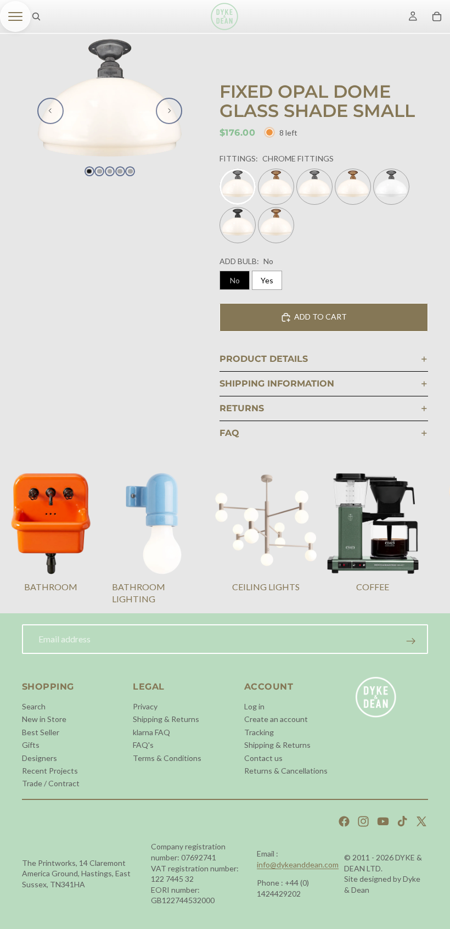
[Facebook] (344, 821)
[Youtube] (383, 821)
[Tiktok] (402, 821)
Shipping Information (277, 383)
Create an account (276, 719)
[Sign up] (411, 641)
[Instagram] (363, 821)
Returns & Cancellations (286, 770)
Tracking (259, 731)
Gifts (31, 744)
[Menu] (15, 16)
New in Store (44, 719)
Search (34, 706)
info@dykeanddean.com (298, 864)
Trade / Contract (51, 783)
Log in (254, 706)
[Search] (36, 16)
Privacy (145, 706)
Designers (39, 757)
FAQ (229, 433)
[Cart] (437, 16)
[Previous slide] (50, 111)
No (235, 280)
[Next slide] (169, 111)
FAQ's (143, 744)
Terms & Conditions (167, 757)
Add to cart (320, 316)
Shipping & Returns (166, 719)
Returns (242, 408)
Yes (267, 280)
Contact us (263, 757)
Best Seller (40, 731)
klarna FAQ (151, 731)
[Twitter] (421, 821)
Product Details (264, 359)
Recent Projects (50, 770)
